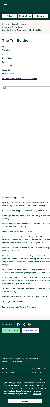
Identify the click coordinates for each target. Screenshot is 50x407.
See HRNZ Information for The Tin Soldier (19, 79)
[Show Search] (44, 5)
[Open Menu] (5, 6)
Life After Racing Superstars (14, 30)
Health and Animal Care (12, 27)
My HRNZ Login (11, 331)
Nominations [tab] (25, 16)
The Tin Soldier (35, 30)
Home (4, 24)
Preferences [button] (37, 394)
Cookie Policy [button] (20, 391)
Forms (5, 368)
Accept (25, 401)
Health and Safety (39, 372)
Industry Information (18, 24)
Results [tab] (40, 16)
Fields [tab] (9, 16)
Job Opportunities (38, 368)
